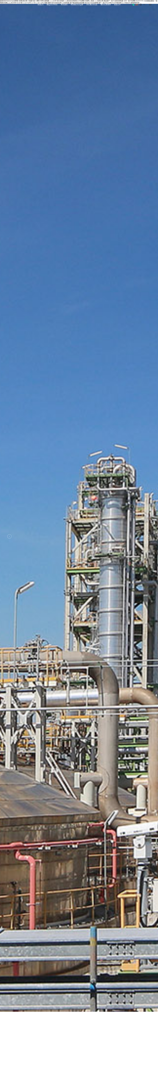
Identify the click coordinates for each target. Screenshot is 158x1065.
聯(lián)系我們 (106, 5)
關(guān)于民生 (52, 5)
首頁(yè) (40, 5)
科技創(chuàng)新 (77, 5)
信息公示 (117, 5)
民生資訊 (64, 5)
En (144, 4)
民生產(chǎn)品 (91, 5)
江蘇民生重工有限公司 (23, 3)
